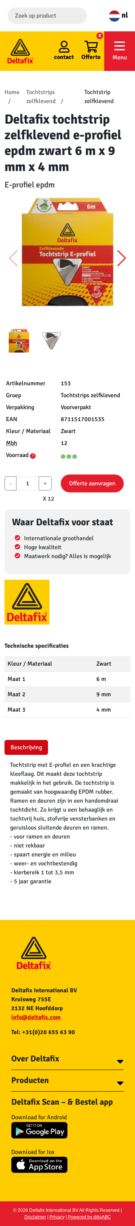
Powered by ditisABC (89, 1217)
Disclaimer (35, 1217)
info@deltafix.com (36, 1017)
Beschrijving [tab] (26, 747)
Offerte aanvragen (92, 483)
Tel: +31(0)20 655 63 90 (43, 1032)
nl (124, 15)
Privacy (57, 1217)
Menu (119, 57)
